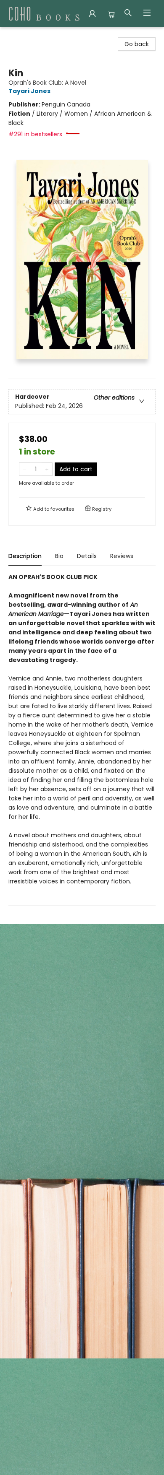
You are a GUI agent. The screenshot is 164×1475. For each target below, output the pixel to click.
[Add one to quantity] (47, 469)
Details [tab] (87, 556)
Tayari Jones (29, 91)
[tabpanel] (82, 739)
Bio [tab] (59, 556)
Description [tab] (25, 556)
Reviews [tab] (121, 556)
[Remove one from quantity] (24, 469)
